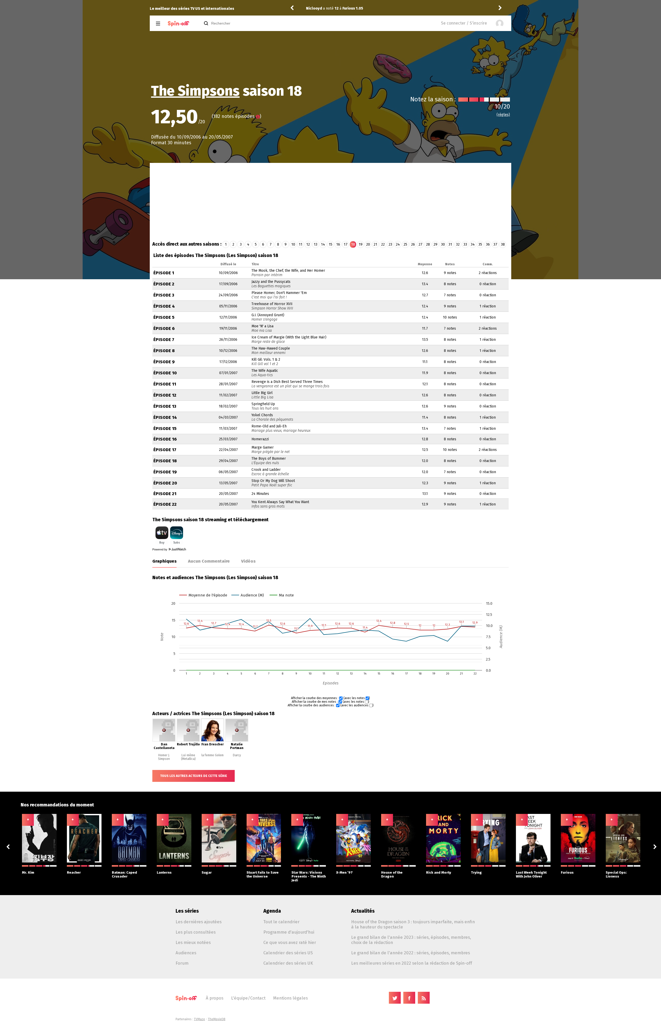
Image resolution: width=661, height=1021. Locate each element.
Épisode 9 (164, 361)
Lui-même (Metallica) (188, 757)
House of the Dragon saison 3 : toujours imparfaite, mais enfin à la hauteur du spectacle (413, 924)
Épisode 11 (164, 384)
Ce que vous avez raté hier (289, 942)
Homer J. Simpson (164, 757)
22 (383, 244)
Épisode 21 (164, 493)
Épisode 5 (164, 317)
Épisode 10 (165, 372)
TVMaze (199, 1019)
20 (368, 244)
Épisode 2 (163, 284)
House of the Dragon (392, 874)
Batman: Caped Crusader (124, 874)
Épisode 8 (164, 350)
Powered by (160, 549)
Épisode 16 (165, 439)
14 (323, 244)
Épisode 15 (165, 428)
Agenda (272, 911)
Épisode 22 (165, 504)
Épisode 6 (164, 328)
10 (293, 244)
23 (390, 244)
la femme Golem (212, 755)
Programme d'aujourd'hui (288, 932)
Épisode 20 (165, 483)
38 (503, 244)
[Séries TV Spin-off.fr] (178, 23)
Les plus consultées (196, 932)
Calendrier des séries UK (288, 963)
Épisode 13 (164, 406)
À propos (214, 998)
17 (346, 244)
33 (465, 244)
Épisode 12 (164, 395)
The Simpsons (195, 91)
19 (361, 244)
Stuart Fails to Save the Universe (263, 874)
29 (435, 244)
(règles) (503, 114)
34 (473, 244)
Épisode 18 (165, 460)
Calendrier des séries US (288, 952)
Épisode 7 (163, 339)
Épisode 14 (165, 417)
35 (480, 244)
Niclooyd (314, 8)
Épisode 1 (163, 272)
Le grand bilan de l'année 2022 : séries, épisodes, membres (410, 952)
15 (330, 244)
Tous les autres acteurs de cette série (193, 776)
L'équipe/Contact (248, 998)
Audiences (186, 952)
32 (458, 244)
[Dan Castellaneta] (164, 741)
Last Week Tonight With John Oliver (531, 874)
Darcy (237, 755)
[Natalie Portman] (236, 741)
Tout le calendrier (281, 921)
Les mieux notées (193, 942)
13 (315, 244)
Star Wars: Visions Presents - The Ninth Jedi (309, 876)
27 (420, 244)
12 (308, 244)
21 (375, 244)
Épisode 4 (164, 306)
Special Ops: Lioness (616, 874)
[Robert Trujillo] (188, 741)
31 (450, 244)
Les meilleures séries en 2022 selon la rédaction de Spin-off (411, 963)
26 (413, 244)
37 (495, 244)
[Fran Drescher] (212, 741)
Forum (182, 963)
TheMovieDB (216, 1019)
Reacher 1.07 (354, 8)
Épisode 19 (165, 472)
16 (338, 244)
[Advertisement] (330, 201)
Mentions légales (290, 998)
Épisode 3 (163, 295)
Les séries (187, 911)
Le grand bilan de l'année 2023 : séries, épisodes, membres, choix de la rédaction (411, 940)
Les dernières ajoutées (199, 921)
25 (405, 244)
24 (398, 244)
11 (300, 244)
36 (488, 244)
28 (428, 244)
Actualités (363, 911)
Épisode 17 (164, 449)
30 (443, 244)
